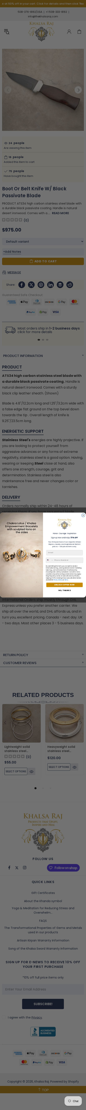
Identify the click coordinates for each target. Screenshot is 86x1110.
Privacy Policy (57, 580)
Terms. (66, 580)
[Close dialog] (83, 515)
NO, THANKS (64, 590)
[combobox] (49, 560)
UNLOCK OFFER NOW (64, 584)
